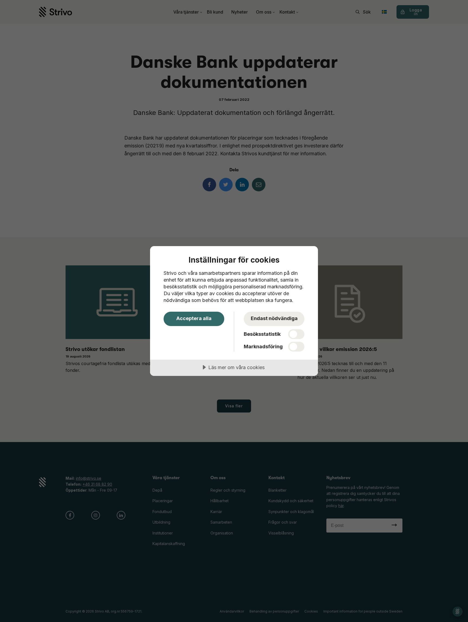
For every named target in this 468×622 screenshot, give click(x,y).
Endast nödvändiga (274, 318)
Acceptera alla (194, 318)
